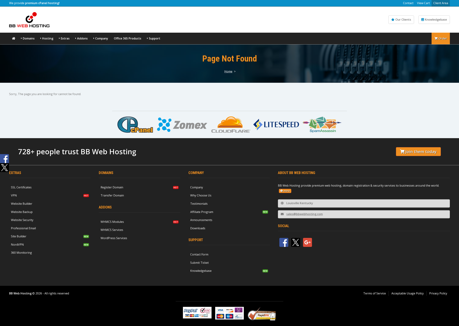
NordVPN (17, 245)
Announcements (201, 220)
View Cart (423, 3)
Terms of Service (374, 293)
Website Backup (22, 212)
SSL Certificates (21, 187)
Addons (82, 38)
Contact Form (199, 254)
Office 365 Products (127, 38)
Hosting (47, 38)
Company (101, 38)
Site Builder (18, 236)
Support (154, 38)
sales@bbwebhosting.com (304, 214)
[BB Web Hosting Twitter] (295, 242)
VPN (14, 195)
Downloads (197, 228)
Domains (29, 38)
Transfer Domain (112, 195)
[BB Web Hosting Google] (307, 242)
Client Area (440, 3)
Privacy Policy (438, 293)
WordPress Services (114, 238)
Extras (65, 38)
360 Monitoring (21, 253)
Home (228, 71)
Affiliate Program (201, 212)
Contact (408, 3)
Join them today (421, 151)
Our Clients (403, 20)
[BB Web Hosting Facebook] (283, 242)
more (287, 190)
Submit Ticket (199, 263)
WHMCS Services (112, 230)
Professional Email (23, 228)
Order (443, 38)
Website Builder (21, 204)
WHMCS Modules (112, 222)
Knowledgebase (436, 20)
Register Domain (112, 187)
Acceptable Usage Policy (407, 293)
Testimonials (199, 204)
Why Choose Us (200, 195)
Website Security (22, 220)
